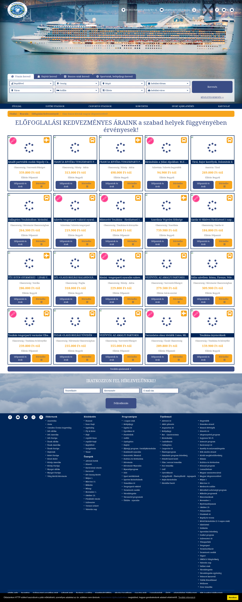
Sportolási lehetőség (209, 531)
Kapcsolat (224, 106)
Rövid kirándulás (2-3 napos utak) (215, 521)
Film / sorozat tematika (172, 462)
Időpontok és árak (20, 185)
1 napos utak (129, 421)
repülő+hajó (91, 441)
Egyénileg (90, 428)
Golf (163, 469)
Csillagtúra (167, 445)
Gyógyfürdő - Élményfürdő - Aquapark (179, 476)
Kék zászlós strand (208, 452)
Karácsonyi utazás (94, 468)
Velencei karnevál (208, 576)
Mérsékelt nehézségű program (213, 490)
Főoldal (17, 106)
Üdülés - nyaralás (131, 500)
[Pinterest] (41, 417)
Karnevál (90, 471)
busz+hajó (90, 424)
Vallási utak (205, 566)
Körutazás (128, 462)
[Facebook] (217, 10)
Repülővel (90, 445)
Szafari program (207, 535)
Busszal (89, 421)
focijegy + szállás (84, 593)
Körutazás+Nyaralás (132, 466)
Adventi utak (67, 593)
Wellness (204, 583)
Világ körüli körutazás (57, 476)
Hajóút (126, 445)
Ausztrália (51, 421)
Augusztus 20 (168, 428)
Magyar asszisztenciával (210, 472)
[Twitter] (25, 417)
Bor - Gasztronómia (170, 434)
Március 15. (91, 481)
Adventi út (166, 421)
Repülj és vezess (207, 518)
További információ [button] (186, 597)
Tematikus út (129, 483)
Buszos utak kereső (78, 76)
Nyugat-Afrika (53, 469)
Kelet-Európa (53, 455)
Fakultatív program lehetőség (175, 455)
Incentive (25, 593)
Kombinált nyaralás (132, 452)
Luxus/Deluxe (206, 469)
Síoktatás (204, 528)
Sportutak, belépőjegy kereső (116, 76)
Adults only (13, 593)
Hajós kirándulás (169, 479)
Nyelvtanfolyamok (208, 504)
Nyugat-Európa (54, 472)
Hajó (87, 434)
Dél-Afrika (51, 431)
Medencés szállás (207, 486)
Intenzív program (207, 441)
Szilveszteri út (206, 538)
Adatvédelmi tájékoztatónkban (113, 597)
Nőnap (88, 488)
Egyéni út (128, 428)
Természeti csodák (132, 490)
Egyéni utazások (55, 106)
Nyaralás (24, 113)
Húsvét (89, 464)
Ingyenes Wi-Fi (206, 438)
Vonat (88, 452)
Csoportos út (167, 448)
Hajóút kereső (49, 76)
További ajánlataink (119, 369)
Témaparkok (205, 542)
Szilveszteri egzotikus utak (45, 593)
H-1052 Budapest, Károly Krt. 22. (141, 9)
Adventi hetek (92, 461)
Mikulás (89, 485)
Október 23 (204, 507)
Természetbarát (207, 549)
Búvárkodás (167, 438)
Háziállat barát (168, 483)
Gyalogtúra (128, 441)
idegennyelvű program (210, 434)
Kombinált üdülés (103, 593)
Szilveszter (90, 502)
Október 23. (90, 495)
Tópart (203, 556)
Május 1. (89, 478)
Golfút (126, 438)
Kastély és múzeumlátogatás (212, 448)
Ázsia (49, 424)
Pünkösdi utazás (93, 499)
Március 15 (205, 483)
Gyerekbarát (167, 472)
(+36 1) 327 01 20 (205, 9)
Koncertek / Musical (132, 455)
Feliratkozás (121, 403)
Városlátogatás (130, 493)
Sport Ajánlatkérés (183, 106)
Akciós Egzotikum (123, 593)
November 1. (91, 492)
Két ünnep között (93, 474)
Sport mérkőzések (131, 476)
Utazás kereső (23, 76)
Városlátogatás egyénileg (211, 573)
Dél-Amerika (52, 434)
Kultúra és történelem (133, 459)
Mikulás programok (208, 493)
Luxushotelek (156, 593)
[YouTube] (17, 417)
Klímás (203, 459)
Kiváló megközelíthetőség (211, 455)
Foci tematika (167, 466)
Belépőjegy (128, 424)
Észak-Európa (53, 448)
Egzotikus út (129, 431)
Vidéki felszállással (208, 580)
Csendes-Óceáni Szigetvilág (59, 428)
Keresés (212, 86)
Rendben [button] (233, 597)
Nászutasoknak (206, 497)
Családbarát (167, 441)
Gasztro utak (141, 593)
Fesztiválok (128, 434)
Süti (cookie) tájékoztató (211, 593)
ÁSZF (167, 593)
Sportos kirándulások (133, 479)
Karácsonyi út (206, 445)
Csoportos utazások (100, 106)
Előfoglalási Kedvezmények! (45, 113)
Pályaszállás (205, 511)
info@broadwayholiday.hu (177, 9)
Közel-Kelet (52, 459)
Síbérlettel (204, 524)
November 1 (205, 500)
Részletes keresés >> (212, 97)
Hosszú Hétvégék (207, 428)
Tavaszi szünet (92, 506)
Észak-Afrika (52, 441)
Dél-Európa (52, 438)
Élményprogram (169, 452)
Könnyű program (207, 466)
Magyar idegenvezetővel (210, 476)
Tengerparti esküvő (132, 486)
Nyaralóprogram (131, 469)
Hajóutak (51, 452)
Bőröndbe (41, 183)
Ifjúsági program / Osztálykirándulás (140, 448)
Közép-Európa (53, 466)
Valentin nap (91, 509)
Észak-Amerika (53, 445)
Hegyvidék (204, 421)
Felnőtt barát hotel (170, 459)
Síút (125, 472)
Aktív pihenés (168, 424)
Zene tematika (206, 587)
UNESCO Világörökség (209, 559)
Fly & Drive (90, 431)
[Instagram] (33, 417)
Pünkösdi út (205, 514)
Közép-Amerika (54, 462)
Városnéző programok (133, 497)
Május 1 (203, 479)
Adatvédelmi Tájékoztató (185, 593)
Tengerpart (205, 545)
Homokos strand (207, 424)
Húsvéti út (204, 431)
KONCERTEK (142, 106)
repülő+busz (91, 438)
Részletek (118, 52)
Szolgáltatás (91, 448)
